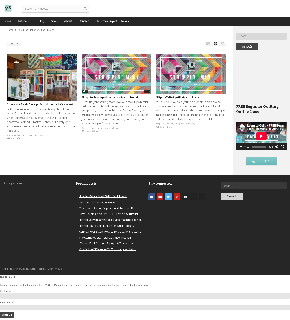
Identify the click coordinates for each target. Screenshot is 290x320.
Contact (84, 21)
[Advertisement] (261, 77)
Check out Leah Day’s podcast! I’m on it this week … (41, 104)
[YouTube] (160, 196)
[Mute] (277, 146)
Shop (54, 21)
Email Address (7, 302)
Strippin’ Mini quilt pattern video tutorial (110, 97)
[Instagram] (193, 196)
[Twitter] (168, 196)
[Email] (185, 196)
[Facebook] (151, 196)
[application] (261, 136)
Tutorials (23, 21)
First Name (6, 291)
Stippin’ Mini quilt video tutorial (178, 97)
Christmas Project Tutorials (112, 21)
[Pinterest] (177, 196)
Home (7, 21)
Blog (41, 21)
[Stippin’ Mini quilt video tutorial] (191, 74)
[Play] (240, 146)
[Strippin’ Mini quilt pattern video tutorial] (116, 74)
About (68, 21)
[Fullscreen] (282, 146)
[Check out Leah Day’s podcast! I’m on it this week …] (42, 77)
